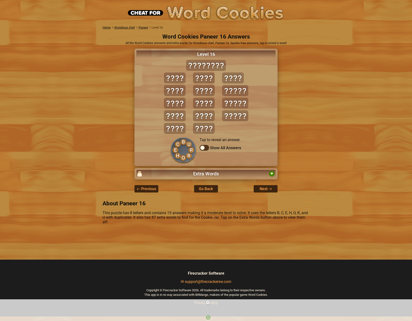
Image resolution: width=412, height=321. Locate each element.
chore (235, 103)
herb (204, 103)
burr (175, 90)
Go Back (206, 189)
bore (175, 78)
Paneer (143, 27)
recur (235, 116)
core (175, 103)
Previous (148, 189)
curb (175, 128)
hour (204, 128)
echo (204, 90)
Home (107, 27)
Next (264, 189)
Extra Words (206, 174)
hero (204, 116)
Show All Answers (225, 148)
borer (235, 90)
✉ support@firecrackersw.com (206, 281)
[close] (208, 302)
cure (204, 78)
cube (175, 116)
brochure (206, 65)
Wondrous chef (124, 27)
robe (233, 78)
